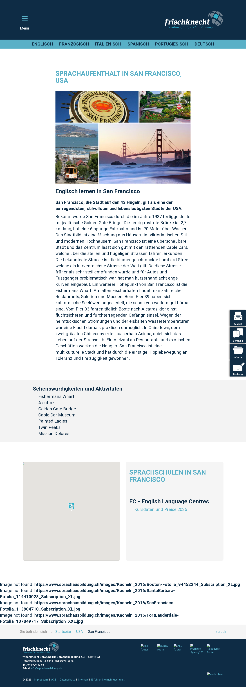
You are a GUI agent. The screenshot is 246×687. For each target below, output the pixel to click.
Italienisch (108, 44)
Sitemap (83, 679)
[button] (71, 507)
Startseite (63, 631)
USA (79, 631)
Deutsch (204, 44)
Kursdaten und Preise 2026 (160, 509)
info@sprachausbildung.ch (46, 668)
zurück (221, 631)
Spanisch (138, 44)
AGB (53, 679)
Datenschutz (67, 679)
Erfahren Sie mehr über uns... (108, 679)
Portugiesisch (171, 44)
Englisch (42, 44)
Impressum (41, 679)
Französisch (74, 44)
